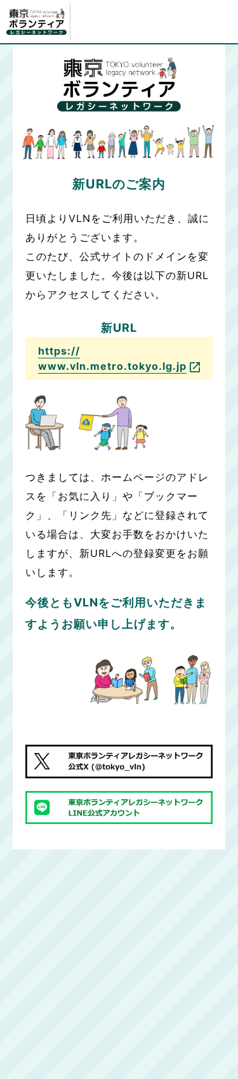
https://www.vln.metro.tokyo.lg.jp (112, 358)
